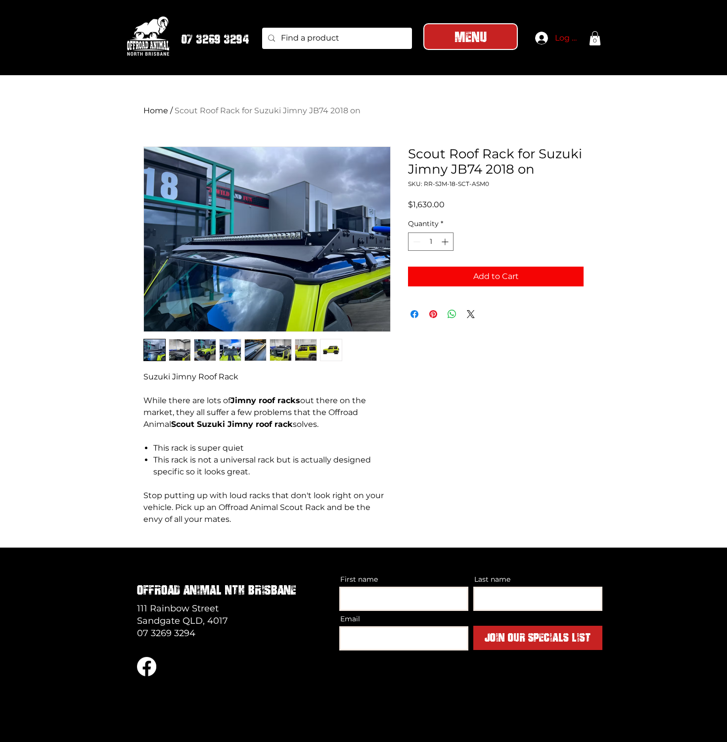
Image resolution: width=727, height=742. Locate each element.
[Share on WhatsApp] (452, 314)
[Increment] (446, 241)
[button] (595, 38)
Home (155, 110)
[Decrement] (415, 241)
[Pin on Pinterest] (433, 314)
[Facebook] (146, 666)
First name (359, 579)
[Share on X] (471, 314)
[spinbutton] (431, 241)
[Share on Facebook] (414, 314)
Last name (492, 579)
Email (350, 618)
